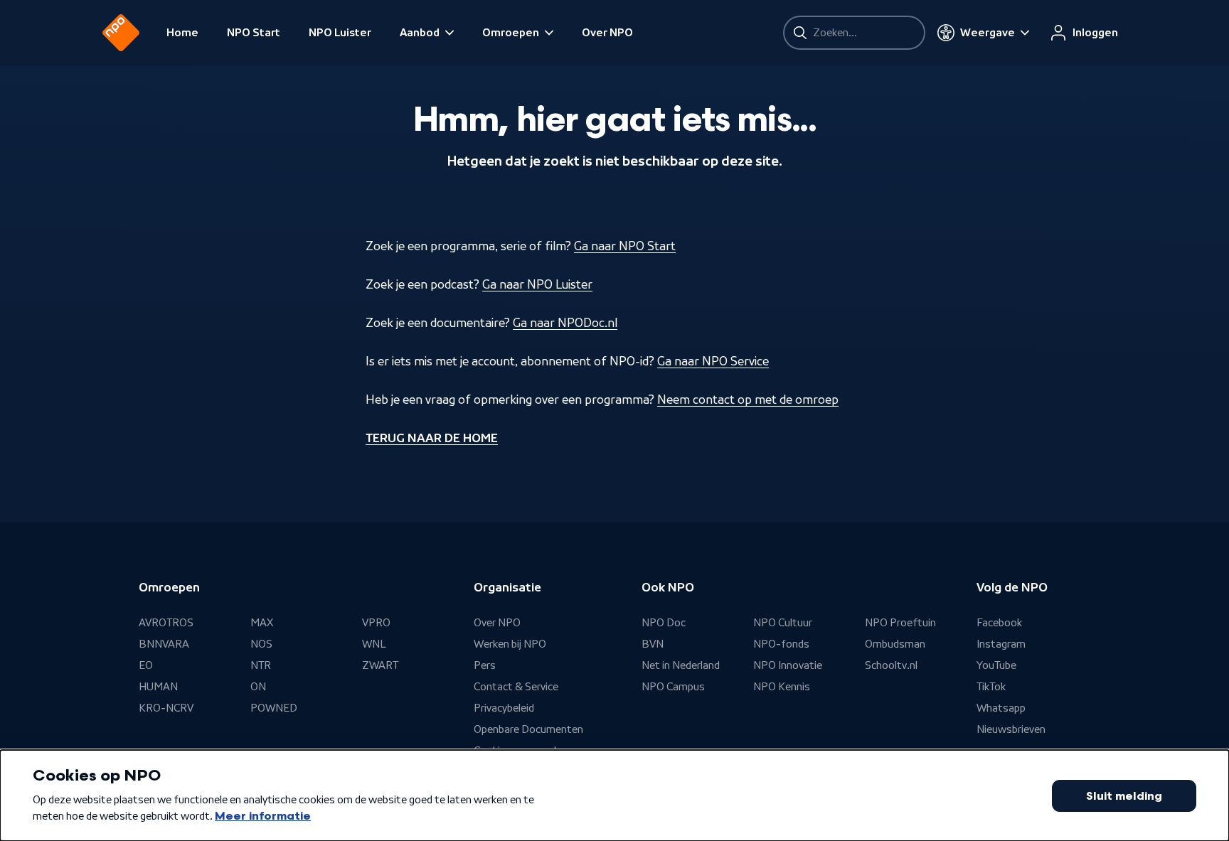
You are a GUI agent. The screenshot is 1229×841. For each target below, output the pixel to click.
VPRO (376, 622)
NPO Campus (673, 686)
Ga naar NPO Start (625, 246)
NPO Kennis (781, 686)
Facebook (999, 622)
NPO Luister (340, 32)
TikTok (991, 686)
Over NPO (607, 32)
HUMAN (158, 686)
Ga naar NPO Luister (537, 284)
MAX (261, 622)
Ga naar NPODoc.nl (565, 322)
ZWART (380, 665)
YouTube (996, 665)
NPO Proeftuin (900, 622)
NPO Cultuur (782, 622)
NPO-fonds (781, 644)
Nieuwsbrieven (1011, 729)
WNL (374, 644)
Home (182, 32)
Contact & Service (516, 686)
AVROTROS (166, 622)
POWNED (273, 708)
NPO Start (253, 32)
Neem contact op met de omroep (748, 399)
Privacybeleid (504, 708)
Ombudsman (895, 644)
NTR (260, 665)
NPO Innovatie (787, 665)
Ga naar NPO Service (713, 361)
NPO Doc (664, 622)
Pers (485, 665)
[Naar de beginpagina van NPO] (120, 32)
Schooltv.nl (891, 665)
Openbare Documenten (528, 729)
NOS (261, 644)
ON (258, 686)
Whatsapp (1001, 708)
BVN (653, 644)
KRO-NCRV (166, 708)
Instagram (1001, 644)
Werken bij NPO (510, 644)
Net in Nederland (681, 665)
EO (146, 665)
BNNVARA (164, 644)
